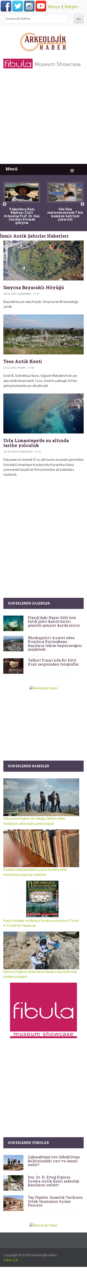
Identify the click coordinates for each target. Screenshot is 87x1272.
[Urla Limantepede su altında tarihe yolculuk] (43, 413)
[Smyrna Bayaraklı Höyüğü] (43, 260)
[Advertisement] (43, 118)
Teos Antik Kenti (22, 361)
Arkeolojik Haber (44, 1255)
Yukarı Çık (10, 1260)
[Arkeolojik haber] (43, 41)
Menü (12, 168)
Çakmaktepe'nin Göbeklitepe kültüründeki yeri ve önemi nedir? (54, 1161)
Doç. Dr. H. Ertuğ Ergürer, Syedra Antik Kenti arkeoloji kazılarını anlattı (53, 1181)
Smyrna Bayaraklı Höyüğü (33, 287)
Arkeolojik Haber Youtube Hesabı (40, 6)
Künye (54, 7)
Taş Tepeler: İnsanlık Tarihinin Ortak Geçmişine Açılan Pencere (55, 1201)
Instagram (29, 6)
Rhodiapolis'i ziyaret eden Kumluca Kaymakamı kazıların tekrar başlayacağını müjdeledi (55, 643)
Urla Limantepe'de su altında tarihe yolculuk (36, 442)
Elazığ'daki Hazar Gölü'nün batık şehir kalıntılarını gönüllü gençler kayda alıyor (54, 621)
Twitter (17, 6)
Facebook (6, 6)
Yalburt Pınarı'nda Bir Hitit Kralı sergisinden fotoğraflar (53, 662)
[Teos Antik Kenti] (43, 334)
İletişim (71, 7)
